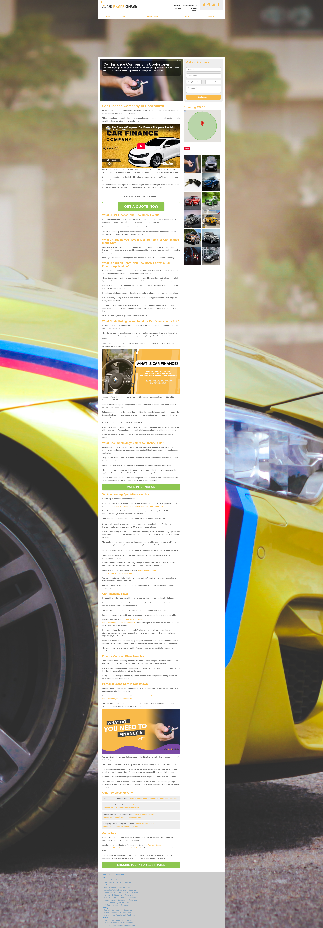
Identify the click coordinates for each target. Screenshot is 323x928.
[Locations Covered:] (101, 2)
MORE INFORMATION (141, 486)
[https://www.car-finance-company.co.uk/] (120, 6)
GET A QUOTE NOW (141, 206)
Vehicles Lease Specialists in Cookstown (120, 915)
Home (108, 16)
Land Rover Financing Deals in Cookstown (121, 892)
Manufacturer (152, 16)
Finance (211, 16)
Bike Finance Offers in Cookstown (117, 882)
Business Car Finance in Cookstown (118, 920)
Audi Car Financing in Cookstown (117, 887)
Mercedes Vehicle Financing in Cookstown (120, 890)
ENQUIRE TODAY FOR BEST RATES (141, 864)
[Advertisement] (161, 38)
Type (123, 16)
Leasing (187, 16)
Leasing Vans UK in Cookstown (116, 880)
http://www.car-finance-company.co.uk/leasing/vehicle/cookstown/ (138, 506)
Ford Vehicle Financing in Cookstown (118, 895)
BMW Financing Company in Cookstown (120, 897)
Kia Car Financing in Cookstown (116, 902)
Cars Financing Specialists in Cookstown (120, 925)
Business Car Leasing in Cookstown (118, 910)
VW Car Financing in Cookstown (116, 905)
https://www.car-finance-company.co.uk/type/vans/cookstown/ (154, 798)
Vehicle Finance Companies (113, 875)
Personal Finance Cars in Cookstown (118, 923)
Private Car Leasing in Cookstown (117, 913)
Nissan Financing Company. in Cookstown (120, 900)
